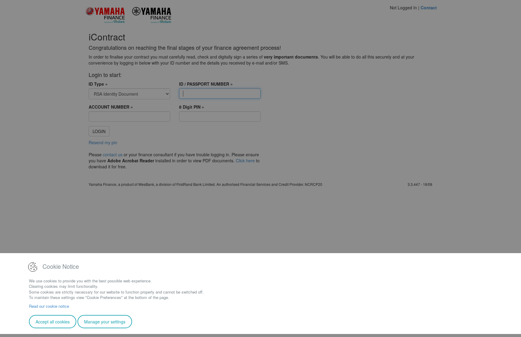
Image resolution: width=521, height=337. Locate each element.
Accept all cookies (53, 322)
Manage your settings (104, 322)
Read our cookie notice (49, 306)
